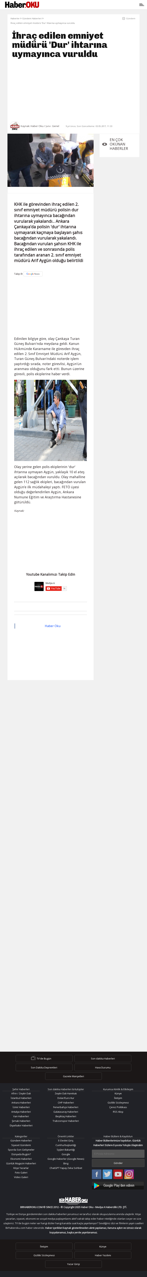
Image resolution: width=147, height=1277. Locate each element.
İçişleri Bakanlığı (66, 1149)
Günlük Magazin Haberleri (21, 1163)
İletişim (118, 1098)
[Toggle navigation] (91, 5)
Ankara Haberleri (21, 1102)
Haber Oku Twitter (107, 1174)
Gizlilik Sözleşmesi (118, 1102)
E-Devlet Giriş (65, 1140)
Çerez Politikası (118, 1107)
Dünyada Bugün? (21, 1154)
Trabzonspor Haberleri (66, 1121)
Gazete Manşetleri (73, 1076)
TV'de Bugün (44, 1058)
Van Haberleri (21, 1116)
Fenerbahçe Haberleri (65, 1107)
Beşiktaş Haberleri (66, 1116)
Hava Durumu (103, 1067)
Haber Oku (52, 626)
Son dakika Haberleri (103, 1058)
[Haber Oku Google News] (118, 1185)
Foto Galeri (21, 1172)
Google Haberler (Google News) (65, 1159)
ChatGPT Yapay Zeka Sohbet (66, 1168)
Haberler (15, 18)
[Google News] (33, 273)
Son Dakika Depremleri (44, 1067)
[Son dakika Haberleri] (73, 1201)
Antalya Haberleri (21, 1111)
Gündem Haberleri (32, 18)
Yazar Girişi (73, 1264)
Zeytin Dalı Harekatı (66, 1093)
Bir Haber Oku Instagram (129, 1174)
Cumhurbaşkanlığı (66, 1145)
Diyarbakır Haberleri (21, 1125)
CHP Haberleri (66, 1102)
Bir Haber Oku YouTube (118, 1174)
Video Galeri (21, 1177)
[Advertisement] (73, 89)
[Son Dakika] (22, 5)
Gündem (130, 18)
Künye (118, 1093)
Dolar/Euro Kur (65, 1098)
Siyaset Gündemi (21, 1145)
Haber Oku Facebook (96, 1174)
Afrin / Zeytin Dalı (21, 1093)
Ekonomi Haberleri (21, 1159)
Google (66, 1154)
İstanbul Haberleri (21, 1098)
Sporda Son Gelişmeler (21, 1149)
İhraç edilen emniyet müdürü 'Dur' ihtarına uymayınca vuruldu (43, 23)
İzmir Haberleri (21, 1107)
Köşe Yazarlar (21, 1168)
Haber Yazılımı (103, 1255)
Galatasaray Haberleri (65, 1111)
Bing (65, 1163)
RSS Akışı (118, 1111)
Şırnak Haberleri (21, 1121)
